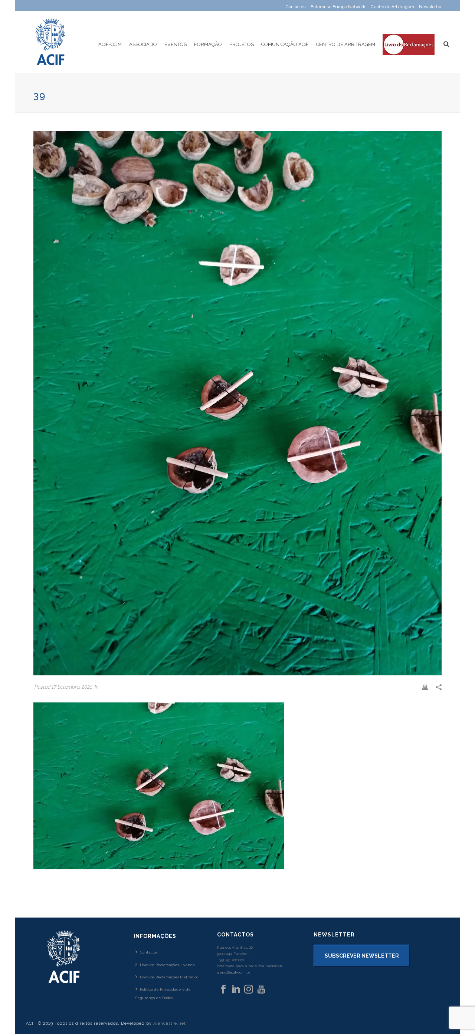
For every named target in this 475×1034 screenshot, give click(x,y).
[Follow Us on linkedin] (236, 989)
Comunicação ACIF (285, 44)
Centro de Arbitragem (345, 44)
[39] (237, 403)
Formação (208, 44)
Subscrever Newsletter (362, 956)
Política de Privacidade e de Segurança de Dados (163, 993)
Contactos (148, 952)
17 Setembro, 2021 (72, 687)
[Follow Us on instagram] (248, 989)
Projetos (241, 44)
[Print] (425, 687)
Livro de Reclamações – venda (167, 965)
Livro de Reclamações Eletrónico (169, 977)
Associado (143, 44)
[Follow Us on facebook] (223, 989)
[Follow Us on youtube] (261, 989)
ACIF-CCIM (110, 44)
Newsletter (430, 6)
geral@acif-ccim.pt (233, 972)
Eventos (175, 44)
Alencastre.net (169, 1023)
